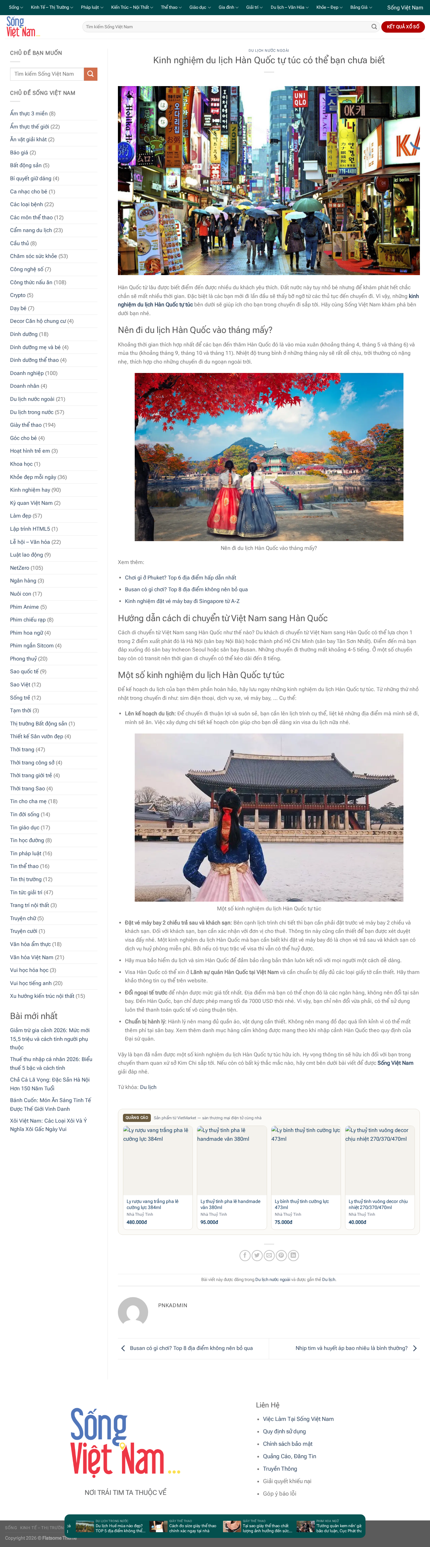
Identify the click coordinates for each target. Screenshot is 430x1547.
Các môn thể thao (31, 217)
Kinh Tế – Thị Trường (50, 7)
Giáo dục (197, 7)
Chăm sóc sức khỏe (33, 256)
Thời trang (22, 749)
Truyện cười (23, 931)
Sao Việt (20, 684)
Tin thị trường (26, 879)
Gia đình (226, 7)
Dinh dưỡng (24, 334)
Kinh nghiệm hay (30, 489)
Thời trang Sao (27, 788)
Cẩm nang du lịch (31, 230)
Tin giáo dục (24, 827)
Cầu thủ (19, 243)
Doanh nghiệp (27, 373)
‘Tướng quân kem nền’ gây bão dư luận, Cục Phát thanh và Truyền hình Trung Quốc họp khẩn (323, 1528)
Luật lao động (26, 554)
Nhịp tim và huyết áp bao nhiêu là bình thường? (352, 1348)
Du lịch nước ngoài (32, 398)
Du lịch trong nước (31, 412)
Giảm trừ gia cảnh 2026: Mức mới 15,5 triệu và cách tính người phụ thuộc (50, 1038)
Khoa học (21, 463)
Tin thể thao (24, 866)
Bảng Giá (359, 7)
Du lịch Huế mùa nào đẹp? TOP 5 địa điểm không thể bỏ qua (100, 1528)
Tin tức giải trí (26, 892)
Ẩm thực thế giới (29, 126)
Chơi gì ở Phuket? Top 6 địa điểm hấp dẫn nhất (180, 577)
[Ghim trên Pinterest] (281, 1255)
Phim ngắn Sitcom (32, 645)
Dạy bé (18, 308)
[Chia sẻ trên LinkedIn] (293, 1255)
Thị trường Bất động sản (38, 723)
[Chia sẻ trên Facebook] (245, 1255)
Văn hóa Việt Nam (31, 957)
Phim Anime (24, 606)
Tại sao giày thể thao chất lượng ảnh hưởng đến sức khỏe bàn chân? (247, 1528)
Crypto (18, 295)
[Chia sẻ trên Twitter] (257, 1255)
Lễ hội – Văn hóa (30, 541)
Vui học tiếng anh (31, 983)
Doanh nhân (24, 386)
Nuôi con (20, 593)
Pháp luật (90, 7)
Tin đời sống (24, 814)
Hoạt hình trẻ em (30, 451)
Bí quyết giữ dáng (30, 178)
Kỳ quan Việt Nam (31, 502)
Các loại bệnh (26, 204)
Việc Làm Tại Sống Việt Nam (298, 1419)
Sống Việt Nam (396, 1063)
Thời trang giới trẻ (31, 775)
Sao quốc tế (24, 671)
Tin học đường (27, 840)
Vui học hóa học (29, 970)
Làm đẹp (20, 516)
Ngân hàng (23, 580)
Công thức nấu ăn (31, 282)
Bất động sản (26, 165)
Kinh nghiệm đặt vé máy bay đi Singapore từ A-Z (182, 601)
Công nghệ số (26, 269)
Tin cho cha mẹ (28, 801)
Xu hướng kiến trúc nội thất (42, 996)
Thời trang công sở (32, 762)
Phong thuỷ (23, 658)
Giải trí (252, 7)
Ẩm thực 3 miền (29, 113)
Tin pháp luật (25, 853)
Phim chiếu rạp (28, 619)
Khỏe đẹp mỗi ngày (33, 477)
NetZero (19, 567)
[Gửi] (374, 27)
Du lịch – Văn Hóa (287, 7)
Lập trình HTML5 (30, 528)
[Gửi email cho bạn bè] (269, 1255)
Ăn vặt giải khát (28, 139)
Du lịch (148, 1087)
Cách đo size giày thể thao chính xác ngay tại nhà (174, 1528)
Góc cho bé (23, 438)
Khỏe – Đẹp (327, 7)
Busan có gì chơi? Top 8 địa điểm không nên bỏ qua (186, 589)
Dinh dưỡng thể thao (34, 360)
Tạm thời (20, 710)
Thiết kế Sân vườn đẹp (36, 736)
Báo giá (19, 152)
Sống (14, 7)
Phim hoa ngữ (26, 632)
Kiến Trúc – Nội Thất (130, 7)
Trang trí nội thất (29, 905)
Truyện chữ (23, 918)
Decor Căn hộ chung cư (38, 321)
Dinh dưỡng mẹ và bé (35, 347)
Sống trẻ (20, 697)
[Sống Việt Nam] (38, 27)
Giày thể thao (26, 425)
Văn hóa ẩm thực (30, 944)
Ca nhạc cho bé (28, 191)
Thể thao (169, 7)
